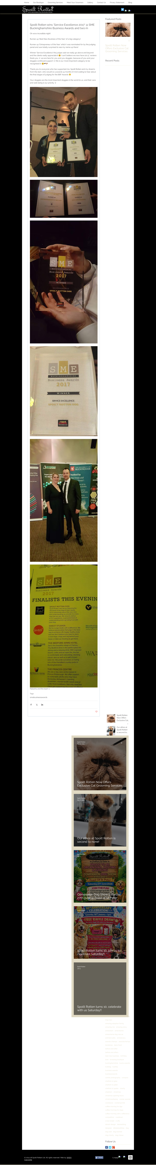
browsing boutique (117, 1059)
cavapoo (125, 1077)
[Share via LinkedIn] (42, 705)
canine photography (112, 1077)
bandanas (109, 1045)
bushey (115, 1067)
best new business (112, 1056)
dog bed (108, 1132)
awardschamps (124, 1041)
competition (109, 1117)
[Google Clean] (129, 11)
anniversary (121, 1038)
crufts (118, 1121)
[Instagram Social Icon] (130, 1157)
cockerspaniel (120, 1103)
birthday (123, 1056)
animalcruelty (110, 1038)
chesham (108, 1092)
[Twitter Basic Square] (110, 1147)
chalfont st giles (111, 1081)
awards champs (111, 1041)
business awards (111, 1070)
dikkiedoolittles (118, 1128)
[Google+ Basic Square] (113, 1147)
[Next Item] (127, 30)
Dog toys (108, 1020)
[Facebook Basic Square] (106, 1147)
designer (108, 1128)
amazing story (121, 1027)
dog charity (109, 1135)
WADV (69, 1157)
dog (127, 1128)
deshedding (121, 1124)
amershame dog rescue (114, 1034)
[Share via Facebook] (31, 705)
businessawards (111, 1074)
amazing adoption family (114, 1023)
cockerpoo (109, 1103)
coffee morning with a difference (117, 1114)
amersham (109, 1031)
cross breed (109, 1121)
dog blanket (117, 1132)
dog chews (119, 1135)
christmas (117, 1092)
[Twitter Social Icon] (122, 9)
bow (106, 1059)
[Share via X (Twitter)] (37, 705)
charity (122, 1088)
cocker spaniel (124, 1099)
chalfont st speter (112, 1088)
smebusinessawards (38, 697)
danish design (110, 1124)
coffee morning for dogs (114, 1110)
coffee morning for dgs (113, 1106)
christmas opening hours (114, 1096)
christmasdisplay (111, 1099)
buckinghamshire (111, 1063)
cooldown (119, 1117)
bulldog (108, 1067)
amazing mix (110, 1027)
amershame (119, 1031)
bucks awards (124, 1063)
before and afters (111, 1052)
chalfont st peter (111, 1085)
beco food (118, 1045)
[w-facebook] (126, 11)
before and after (111, 1049)
